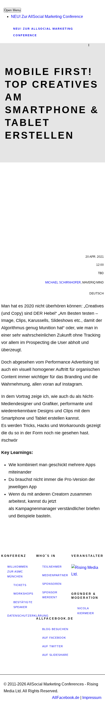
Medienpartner (55, 575)
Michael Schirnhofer (63, 282)
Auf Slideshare (55, 654)
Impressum (91, 697)
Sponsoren (52, 583)
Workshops (23, 593)
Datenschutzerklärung (28, 615)
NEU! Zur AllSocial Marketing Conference (47, 16)
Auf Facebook (54, 637)
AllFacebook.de (65, 697)
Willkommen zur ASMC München (17, 571)
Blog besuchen (55, 629)
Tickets (19, 585)
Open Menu (12, 10)
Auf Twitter (52, 646)
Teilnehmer (52, 566)
